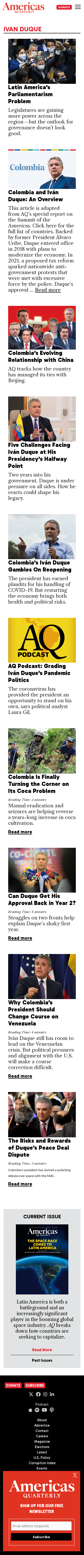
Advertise (42, 1425)
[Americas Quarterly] (23, 7)
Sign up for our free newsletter (41, 1508)
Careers (42, 1436)
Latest (42, 1452)
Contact (42, 1431)
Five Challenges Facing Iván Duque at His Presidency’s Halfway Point (39, 455)
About (42, 1420)
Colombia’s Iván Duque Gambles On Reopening (39, 566)
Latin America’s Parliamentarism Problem (30, 94)
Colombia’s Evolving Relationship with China (41, 356)
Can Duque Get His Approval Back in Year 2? (42, 899)
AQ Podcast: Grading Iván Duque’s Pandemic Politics (39, 673)
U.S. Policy (42, 1458)
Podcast (42, 1404)
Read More (42, 1349)
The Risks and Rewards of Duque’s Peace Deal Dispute (39, 1147)
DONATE (64, 7)
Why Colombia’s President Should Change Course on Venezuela (33, 1013)
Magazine (42, 1441)
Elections (42, 1447)
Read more (48, 290)
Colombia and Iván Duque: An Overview (35, 196)
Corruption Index (42, 1463)
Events (42, 1468)
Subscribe (35, 1385)
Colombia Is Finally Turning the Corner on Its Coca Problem (38, 784)
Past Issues (42, 1360)
